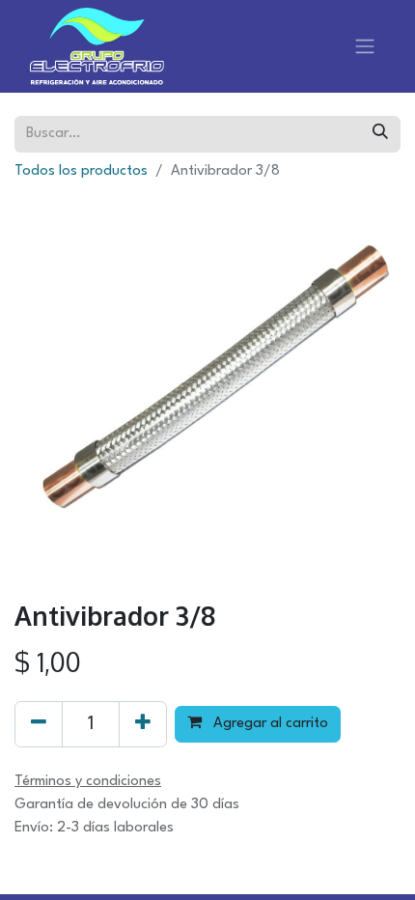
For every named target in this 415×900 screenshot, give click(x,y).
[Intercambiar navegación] (365, 46)
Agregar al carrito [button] (268, 724)
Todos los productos (81, 171)
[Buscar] (380, 134)
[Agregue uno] (143, 724)
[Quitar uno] (38, 724)
